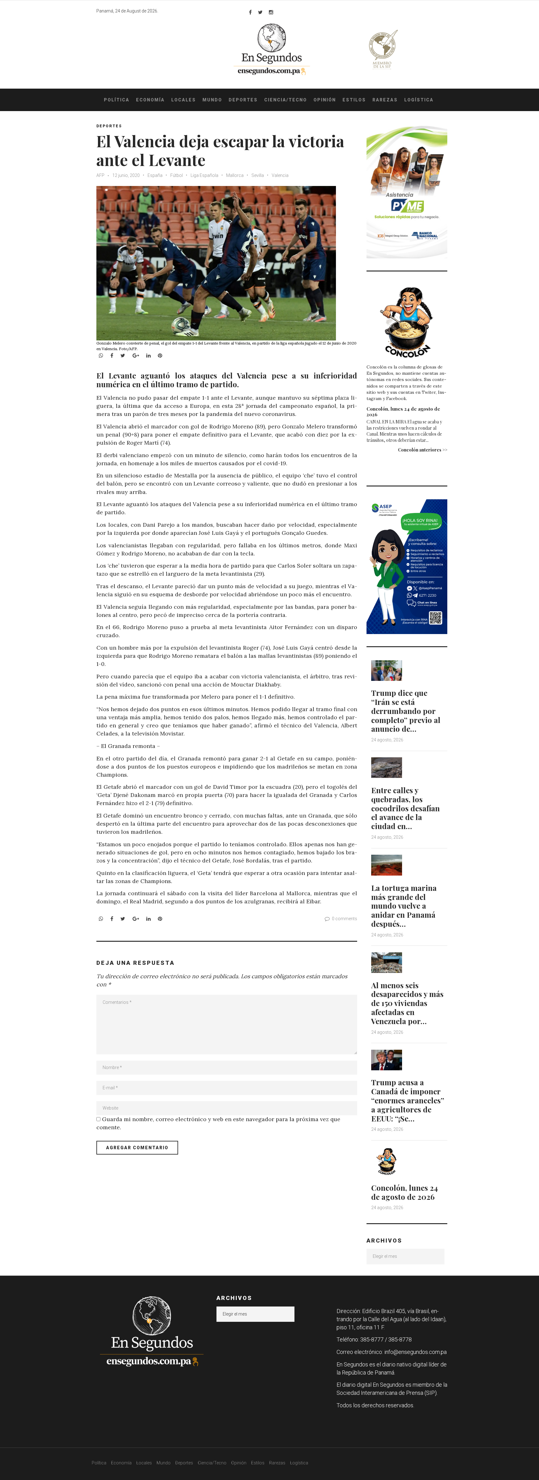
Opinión (324, 99)
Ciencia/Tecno (285, 99)
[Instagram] (271, 12)
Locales (183, 99)
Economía (150, 99)
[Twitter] (260, 12)
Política (116, 99)
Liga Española (204, 175)
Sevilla (257, 175)
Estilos (354, 99)
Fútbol (176, 175)
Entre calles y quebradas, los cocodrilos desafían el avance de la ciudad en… (405, 808)
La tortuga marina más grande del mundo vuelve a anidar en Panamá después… (404, 906)
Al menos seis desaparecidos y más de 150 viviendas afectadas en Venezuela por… (407, 1003)
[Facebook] (250, 12)
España (155, 175)
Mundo (212, 99)
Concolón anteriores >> (422, 450)
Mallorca (235, 175)
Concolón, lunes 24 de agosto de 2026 (403, 412)
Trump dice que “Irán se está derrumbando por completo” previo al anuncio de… (405, 711)
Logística (419, 99)
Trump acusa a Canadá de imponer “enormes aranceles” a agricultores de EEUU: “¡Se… (407, 1100)
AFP (100, 175)
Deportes (243, 99)
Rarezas (385, 99)
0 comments (344, 918)
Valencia (280, 175)
